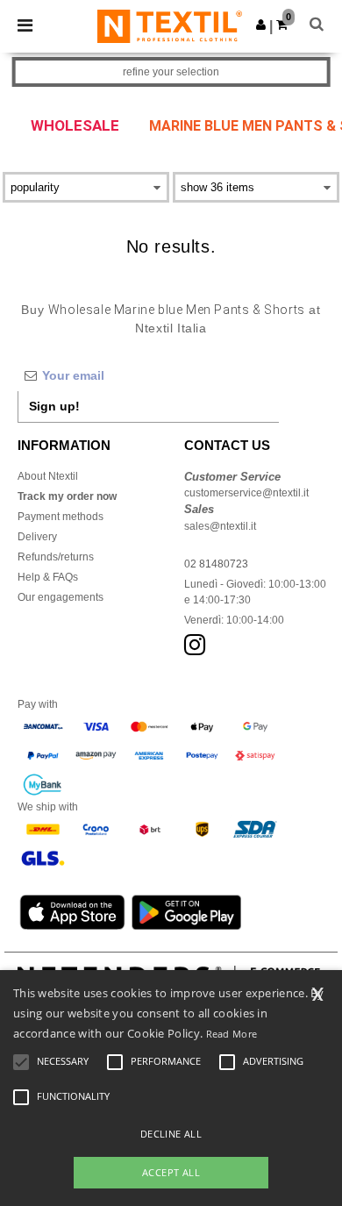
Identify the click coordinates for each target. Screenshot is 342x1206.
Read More (232, 1033)
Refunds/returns (56, 557)
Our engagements (60, 597)
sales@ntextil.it (220, 526)
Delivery (37, 537)
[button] (261, 25)
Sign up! (54, 406)
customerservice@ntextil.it (246, 493)
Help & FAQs (48, 577)
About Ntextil (48, 476)
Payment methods (60, 516)
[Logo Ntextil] (169, 25)
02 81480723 (216, 564)
